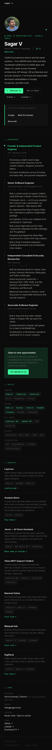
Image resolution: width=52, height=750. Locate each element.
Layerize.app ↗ (11, 488)
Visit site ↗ (10, 617)
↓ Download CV (14, 91)
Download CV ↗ (11, 730)
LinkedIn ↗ (26, 97)
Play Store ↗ (10, 520)
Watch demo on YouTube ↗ (15, 551)
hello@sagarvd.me (18, 372)
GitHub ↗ (11, 97)
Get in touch (33, 91)
